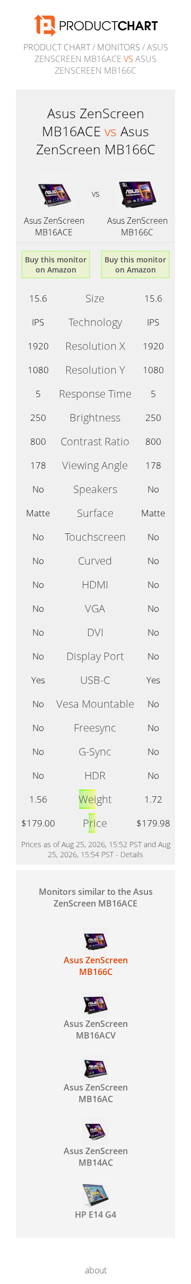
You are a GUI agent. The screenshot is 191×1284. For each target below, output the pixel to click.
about (96, 1270)
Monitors (118, 47)
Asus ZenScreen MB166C (137, 226)
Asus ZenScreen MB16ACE (54, 226)
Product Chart (56, 47)
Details (131, 854)
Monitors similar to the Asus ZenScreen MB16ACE (96, 897)
